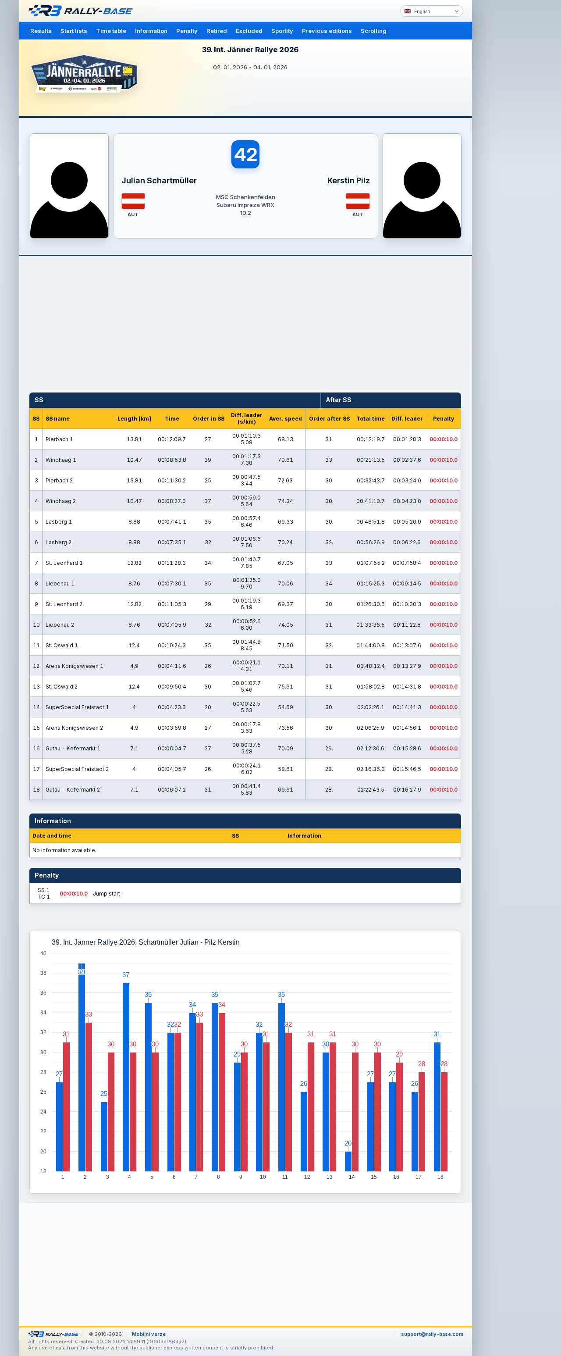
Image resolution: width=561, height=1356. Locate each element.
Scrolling (374, 30)
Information (151, 30)
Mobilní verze (149, 1334)
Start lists (73, 30)
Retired (216, 30)
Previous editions (327, 30)
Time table (111, 30)
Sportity (282, 30)
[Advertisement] (509, 136)
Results (41, 30)
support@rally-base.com (432, 1334)
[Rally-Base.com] (83, 11)
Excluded (249, 30)
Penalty (187, 30)
